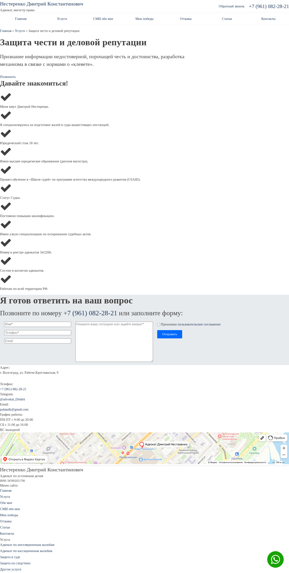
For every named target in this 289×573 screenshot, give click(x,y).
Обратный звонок (232, 6)
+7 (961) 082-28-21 (269, 6)
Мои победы (144, 19)
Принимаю (191, 324)
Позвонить (8, 77)
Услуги (62, 19)
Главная (20, 19)
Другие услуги (10, 569)
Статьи (227, 19)
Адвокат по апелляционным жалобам (27, 545)
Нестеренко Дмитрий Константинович (41, 4)
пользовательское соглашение (199, 324)
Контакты (268, 19)
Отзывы (186, 19)
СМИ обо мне (103, 19)
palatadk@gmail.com (14, 409)
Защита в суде (10, 557)
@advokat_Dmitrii (12, 399)
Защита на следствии (15, 563)
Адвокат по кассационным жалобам (26, 551)
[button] (169, 334)
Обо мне (6, 503)
